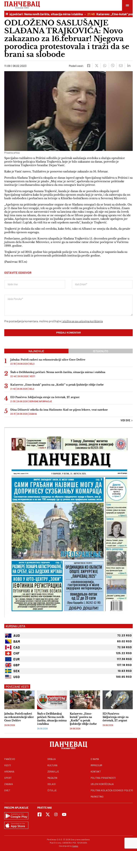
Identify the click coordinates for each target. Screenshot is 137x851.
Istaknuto (100, 351)
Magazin (52, 777)
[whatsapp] (105, 65)
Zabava (33, 414)
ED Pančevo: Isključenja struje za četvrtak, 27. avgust (44, 397)
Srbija (51, 759)
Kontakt (96, 771)
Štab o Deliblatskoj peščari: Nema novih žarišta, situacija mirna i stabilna (57, 372)
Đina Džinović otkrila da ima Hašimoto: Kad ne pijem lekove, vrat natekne (59, 409)
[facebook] (89, 65)
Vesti (32, 376)
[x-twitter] (47, 814)
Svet (7, 790)
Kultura (52, 765)
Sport (8, 777)
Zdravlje (53, 771)
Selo (31, 363)
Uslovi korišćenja (102, 784)
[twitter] (97, 65)
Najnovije (36, 351)
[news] (19, 699)
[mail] (121, 65)
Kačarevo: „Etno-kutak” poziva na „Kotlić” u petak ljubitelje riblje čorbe (57, 384)
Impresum (96, 765)
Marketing (97, 796)
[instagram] (56, 814)
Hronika (9, 771)
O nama (95, 759)
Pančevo (9, 759)
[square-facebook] (39, 814)
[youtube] (64, 814)
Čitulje (52, 790)
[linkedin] (129, 65)
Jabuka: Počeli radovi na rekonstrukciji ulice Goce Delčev (47, 359)
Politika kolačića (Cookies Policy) (112, 790)
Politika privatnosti (103, 777)
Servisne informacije (40, 401)
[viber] (113, 65)
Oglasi (51, 784)
